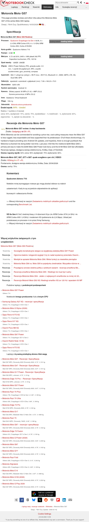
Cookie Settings (44, 513)
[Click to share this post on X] (40, 500)
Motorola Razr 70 (9, 418)
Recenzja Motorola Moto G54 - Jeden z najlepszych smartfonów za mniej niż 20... (47, 276)
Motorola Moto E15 (10, 470)
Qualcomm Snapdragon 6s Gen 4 (22, 40)
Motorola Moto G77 (10, 450)
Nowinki (36, 7)
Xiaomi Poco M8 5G (10, 327)
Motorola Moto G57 (8, 246)
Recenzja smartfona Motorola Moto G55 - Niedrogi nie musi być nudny (42, 272)
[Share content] (16, 500)
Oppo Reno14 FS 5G (11, 347)
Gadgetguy (16, 131)
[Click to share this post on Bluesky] (34, 500)
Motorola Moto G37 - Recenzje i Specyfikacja (20, 359)
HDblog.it (11, 160)
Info (57, 7)
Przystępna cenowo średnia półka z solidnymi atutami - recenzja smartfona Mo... (46, 267)
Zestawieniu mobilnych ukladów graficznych (50, 201)
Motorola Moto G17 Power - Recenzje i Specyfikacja (23, 372)
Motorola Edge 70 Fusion (12, 431)
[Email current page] (70, 500)
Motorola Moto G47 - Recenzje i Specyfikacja (20, 365)
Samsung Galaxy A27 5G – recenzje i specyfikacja (23, 301)
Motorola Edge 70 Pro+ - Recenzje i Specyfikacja (22, 378)
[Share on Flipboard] (58, 500)
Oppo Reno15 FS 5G (11, 314)
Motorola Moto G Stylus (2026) (14, 308)
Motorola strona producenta (21, 104)
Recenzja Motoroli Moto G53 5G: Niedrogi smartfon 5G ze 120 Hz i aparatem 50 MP (48, 280)
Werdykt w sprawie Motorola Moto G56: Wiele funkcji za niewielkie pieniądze (45, 259)
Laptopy (14, 7)
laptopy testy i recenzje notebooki (33, 506)
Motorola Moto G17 (10, 411)
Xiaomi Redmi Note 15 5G (13, 341)
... (86, 7)
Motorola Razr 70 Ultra (11, 398)
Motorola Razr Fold (10, 457)
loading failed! (55, 41)
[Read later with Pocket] (52, 500)
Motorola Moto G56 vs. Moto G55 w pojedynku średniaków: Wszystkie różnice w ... (47, 263)
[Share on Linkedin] (64, 500)
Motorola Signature (10, 464)
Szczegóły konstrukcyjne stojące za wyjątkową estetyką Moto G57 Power (44, 251)
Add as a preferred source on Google (45, 493)
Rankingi (25, 7)
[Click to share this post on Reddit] (46, 500)
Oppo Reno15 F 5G (10, 321)
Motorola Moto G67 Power (13, 334)
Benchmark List (25, 204)
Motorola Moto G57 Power (13, 290)
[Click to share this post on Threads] (27, 500)
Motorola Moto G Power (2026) (14, 437)
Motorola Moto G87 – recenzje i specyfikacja (20, 424)
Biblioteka (47, 7)
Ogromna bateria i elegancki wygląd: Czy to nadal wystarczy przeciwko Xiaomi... (47, 255)
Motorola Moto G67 (10, 444)
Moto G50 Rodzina (24, 37)
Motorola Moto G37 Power (13, 385)
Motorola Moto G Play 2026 (13, 483)
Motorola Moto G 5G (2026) (13, 477)
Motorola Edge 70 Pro (11, 405)
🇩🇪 (40, 24)
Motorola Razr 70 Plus (11, 391)
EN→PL (27, 131)
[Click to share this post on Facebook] (21, 500)
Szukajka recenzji (69, 7)
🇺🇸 (43, 24)
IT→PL (20, 160)
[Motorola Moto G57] (72, 26)
